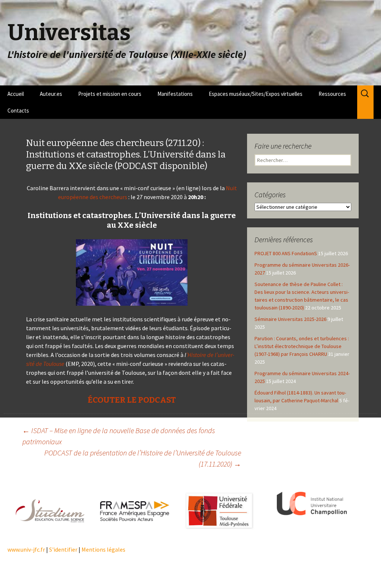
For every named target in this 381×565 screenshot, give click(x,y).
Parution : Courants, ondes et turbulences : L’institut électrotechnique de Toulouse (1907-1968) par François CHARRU (301, 346)
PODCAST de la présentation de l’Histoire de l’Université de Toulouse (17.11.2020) (142, 458)
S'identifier (63, 549)
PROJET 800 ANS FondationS (285, 253)
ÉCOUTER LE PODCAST (132, 400)
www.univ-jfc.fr (26, 549)
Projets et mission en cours (109, 93)
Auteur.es (51, 93)
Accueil (15, 93)
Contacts (18, 110)
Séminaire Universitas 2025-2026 (290, 319)
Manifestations (175, 93)
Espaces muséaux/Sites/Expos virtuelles (255, 93)
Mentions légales (103, 549)
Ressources (332, 93)
